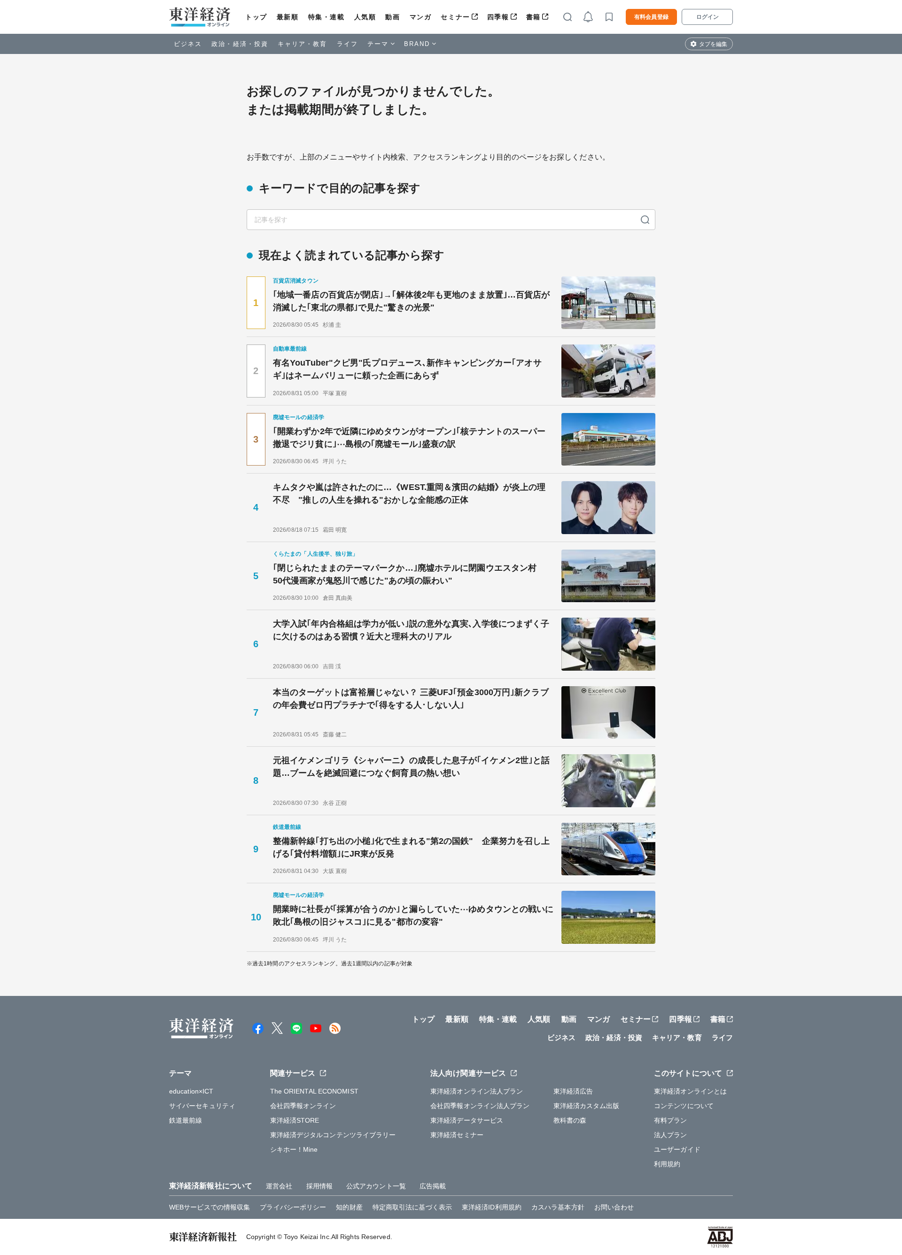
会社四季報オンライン (303, 1106)
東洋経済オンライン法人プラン (476, 1091)
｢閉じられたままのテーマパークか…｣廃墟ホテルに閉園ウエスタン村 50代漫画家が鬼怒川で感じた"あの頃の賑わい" (409, 574)
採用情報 (319, 1186)
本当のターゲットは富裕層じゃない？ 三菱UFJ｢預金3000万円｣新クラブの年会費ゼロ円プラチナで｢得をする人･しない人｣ (411, 699)
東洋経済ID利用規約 (491, 1207)
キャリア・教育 (302, 43)
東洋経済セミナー (456, 1135)
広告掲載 (433, 1186)
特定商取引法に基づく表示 (412, 1207)
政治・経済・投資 (239, 43)
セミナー (455, 17)
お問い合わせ (614, 1207)
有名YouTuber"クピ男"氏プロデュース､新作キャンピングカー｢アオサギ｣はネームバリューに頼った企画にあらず (407, 369)
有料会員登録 (651, 17)
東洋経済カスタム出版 (586, 1106)
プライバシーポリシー (293, 1207)
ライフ (347, 43)
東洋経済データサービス (466, 1120)
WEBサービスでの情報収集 (209, 1207)
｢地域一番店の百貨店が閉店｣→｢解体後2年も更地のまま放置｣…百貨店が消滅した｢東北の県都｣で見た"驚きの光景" (411, 301)
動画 (392, 17)
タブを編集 (713, 44)
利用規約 (667, 1164)
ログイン (707, 17)
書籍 (533, 17)
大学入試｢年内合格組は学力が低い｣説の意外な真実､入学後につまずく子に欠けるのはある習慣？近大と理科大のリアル (411, 630)
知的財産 (349, 1207)
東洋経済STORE (294, 1120)
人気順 (365, 17)
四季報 (498, 17)
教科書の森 (570, 1120)
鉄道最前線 (185, 1120)
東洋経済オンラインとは (690, 1091)
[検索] (645, 220)
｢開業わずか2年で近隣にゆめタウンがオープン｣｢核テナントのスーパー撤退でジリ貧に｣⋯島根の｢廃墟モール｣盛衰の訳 (409, 438)
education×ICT (191, 1091)
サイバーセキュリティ (202, 1106)
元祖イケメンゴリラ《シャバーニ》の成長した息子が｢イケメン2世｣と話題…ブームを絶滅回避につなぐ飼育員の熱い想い (411, 767)
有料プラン (670, 1120)
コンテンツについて (684, 1106)
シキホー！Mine (294, 1149)
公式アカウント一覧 (376, 1186)
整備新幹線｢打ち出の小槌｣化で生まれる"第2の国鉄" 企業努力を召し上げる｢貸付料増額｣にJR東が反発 (411, 847)
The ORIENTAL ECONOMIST (314, 1091)
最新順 (288, 17)
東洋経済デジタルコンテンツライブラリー (333, 1135)
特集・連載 (326, 17)
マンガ (421, 17)
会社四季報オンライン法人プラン (480, 1106)
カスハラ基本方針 (557, 1207)
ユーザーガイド (677, 1149)
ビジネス (188, 43)
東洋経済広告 (573, 1091)
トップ (256, 17)
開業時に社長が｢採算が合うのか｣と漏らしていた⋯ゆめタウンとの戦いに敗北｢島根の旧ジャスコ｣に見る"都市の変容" (413, 915)
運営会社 (279, 1186)
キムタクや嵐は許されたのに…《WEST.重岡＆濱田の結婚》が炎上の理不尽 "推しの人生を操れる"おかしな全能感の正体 (409, 493)
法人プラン (670, 1135)
